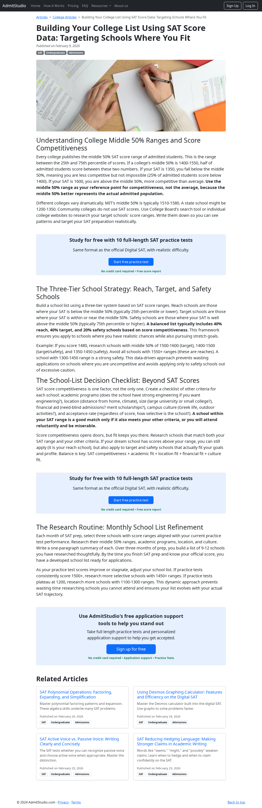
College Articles (65, 17)
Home (35, 5)
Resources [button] (99, 5)
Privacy (63, 802)
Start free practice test (131, 262)
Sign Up (233, 5)
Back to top (236, 802)
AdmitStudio (14, 5)
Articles (42, 17)
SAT (40, 52)
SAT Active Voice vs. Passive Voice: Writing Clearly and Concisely (79, 741)
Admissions (76, 52)
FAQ (85, 5)
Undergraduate (55, 52)
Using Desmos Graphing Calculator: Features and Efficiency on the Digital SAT (179, 694)
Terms (76, 802)
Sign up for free (131, 649)
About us (121, 5)
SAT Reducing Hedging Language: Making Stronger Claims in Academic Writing (176, 741)
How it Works (54, 5)
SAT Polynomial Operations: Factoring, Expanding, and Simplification (76, 694)
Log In (250, 5)
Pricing (73, 5)
